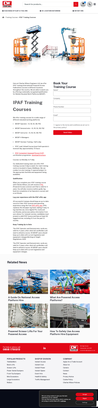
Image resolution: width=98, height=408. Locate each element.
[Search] (76, 4)
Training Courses (12, 17)
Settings (84, 402)
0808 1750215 (11, 349)
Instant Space (40, 371)
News (65, 374)
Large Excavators (13, 379)
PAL (41, 185)
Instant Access (40, 362)
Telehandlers (11, 362)
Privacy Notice (68, 377)
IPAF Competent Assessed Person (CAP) (29, 153)
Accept (85, 394)
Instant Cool (39, 365)
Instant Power (40, 368)
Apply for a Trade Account (72, 362)
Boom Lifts (11, 365)
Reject (85, 398)
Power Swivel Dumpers (15, 371)
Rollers (9, 382)
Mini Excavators (12, 377)
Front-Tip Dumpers (14, 374)
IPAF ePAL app (37, 205)
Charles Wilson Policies (71, 382)
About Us (66, 365)
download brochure (39, 155)
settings (63, 401)
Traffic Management (42, 379)
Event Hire (39, 374)
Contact (66, 371)
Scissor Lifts (11, 368)
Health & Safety (41, 377)
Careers (66, 368)
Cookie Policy (68, 379)
